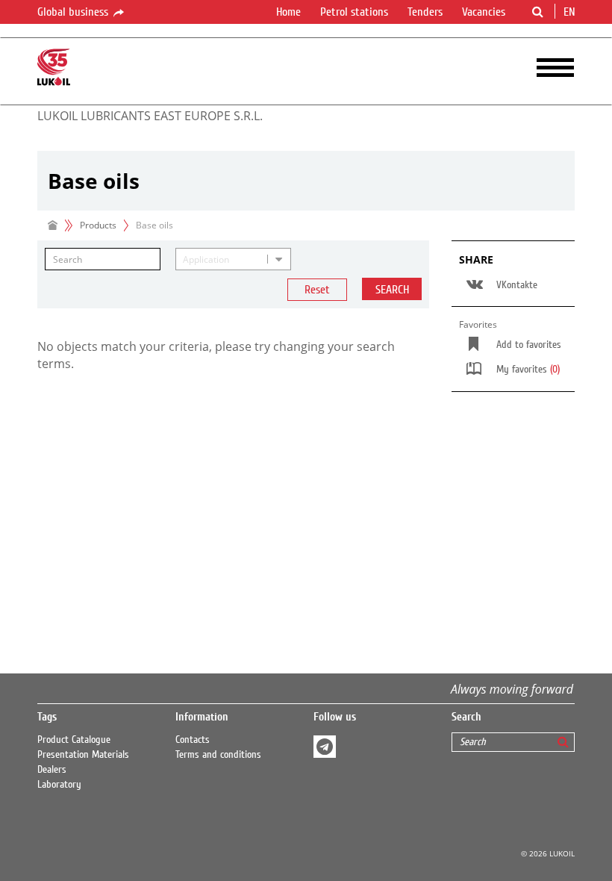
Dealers (51, 770)
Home (288, 12)
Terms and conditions (218, 755)
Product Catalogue (73, 740)
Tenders (425, 12)
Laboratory (59, 785)
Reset (317, 289)
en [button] (570, 12)
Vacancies (483, 12)
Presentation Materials (83, 755)
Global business (74, 12)
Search (392, 289)
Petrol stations (354, 12)
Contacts (192, 740)
